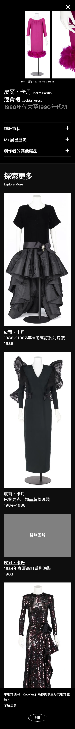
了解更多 (10, 705)
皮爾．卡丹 (17, 92)
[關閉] (68, 7)
